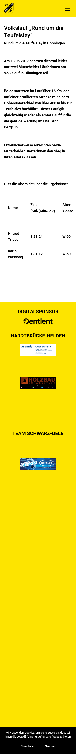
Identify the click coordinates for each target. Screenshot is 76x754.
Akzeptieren (27, 746)
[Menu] (67, 8)
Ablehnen (50, 746)
